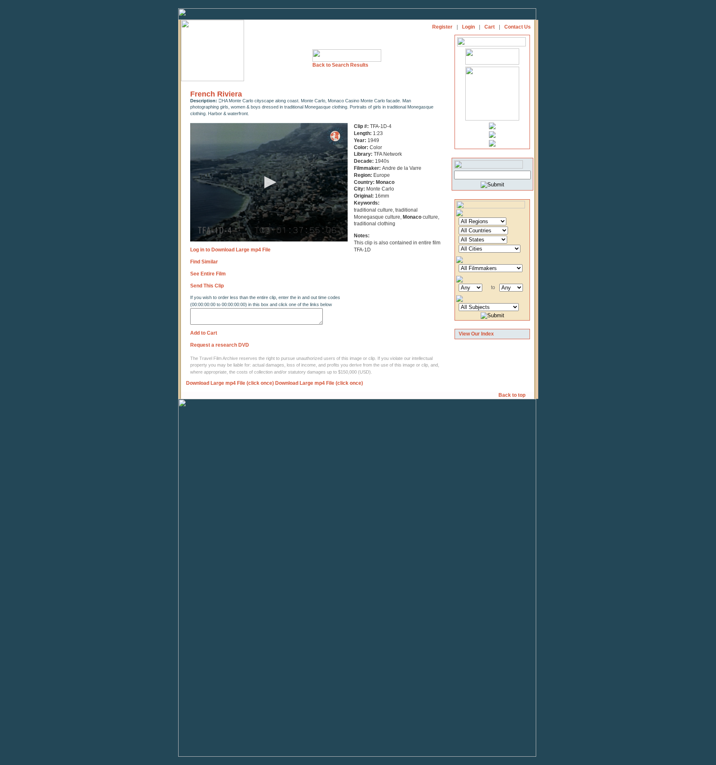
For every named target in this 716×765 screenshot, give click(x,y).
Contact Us (517, 27)
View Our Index (476, 334)
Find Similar (204, 262)
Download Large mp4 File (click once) (230, 383)
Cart (489, 27)
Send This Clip (207, 286)
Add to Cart (203, 333)
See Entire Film (208, 274)
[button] (269, 182)
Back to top (512, 395)
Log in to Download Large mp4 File (230, 250)
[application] (269, 182)
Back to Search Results (340, 65)
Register (442, 27)
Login (468, 27)
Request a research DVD (219, 345)
